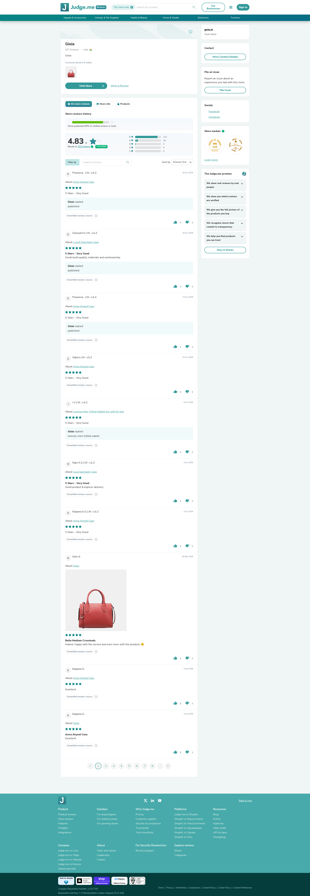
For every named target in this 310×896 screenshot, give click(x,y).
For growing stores (107, 823)
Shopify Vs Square (184, 832)
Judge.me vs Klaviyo (69, 864)
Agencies (218, 823)
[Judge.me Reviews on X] (145, 801)
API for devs (220, 832)
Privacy (169, 887)
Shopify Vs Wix (183, 837)
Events (217, 819)
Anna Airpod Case (83, 182)
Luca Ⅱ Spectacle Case (86, 242)
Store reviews (65, 819)
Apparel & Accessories (74, 17)
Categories (180, 855)
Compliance (194, 887)
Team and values (106, 850)
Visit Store (85, 86)
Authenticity (181, 887)
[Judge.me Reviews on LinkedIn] (153, 801)
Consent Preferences (242, 887)
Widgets (63, 828)
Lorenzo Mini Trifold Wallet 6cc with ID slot (98, 411)
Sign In (243, 7)
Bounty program (145, 850)
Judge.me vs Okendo (70, 859)
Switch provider (67, 868)
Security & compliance (148, 823)
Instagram (214, 117)
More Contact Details (225, 57)
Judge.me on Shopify (186, 814)
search (194, 7)
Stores (178, 850)
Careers (101, 859)
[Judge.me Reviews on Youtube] (160, 801)
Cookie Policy (224, 887)
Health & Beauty (139, 17)
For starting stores (107, 819)
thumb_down (187, 222)
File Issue (225, 90)
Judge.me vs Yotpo (68, 855)
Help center (219, 828)
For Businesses (213, 7)
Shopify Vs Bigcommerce (188, 819)
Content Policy (209, 887)
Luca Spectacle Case (85, 472)
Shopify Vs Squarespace (188, 828)
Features (63, 823)
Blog (216, 814)
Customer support (146, 819)
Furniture (235, 17)
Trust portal (142, 828)
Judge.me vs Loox (68, 850)
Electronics (203, 17)
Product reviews (67, 814)
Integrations (65, 832)
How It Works (225, 250)
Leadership (103, 855)
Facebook (214, 111)
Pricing (139, 814)
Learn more (211, 160)
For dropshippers (106, 814)
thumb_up (175, 222)
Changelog (219, 837)
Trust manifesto (144, 832)
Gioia (69, 44)
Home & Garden (171, 17)
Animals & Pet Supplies (107, 17)
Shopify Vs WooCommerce (189, 823)
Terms (161, 887)
